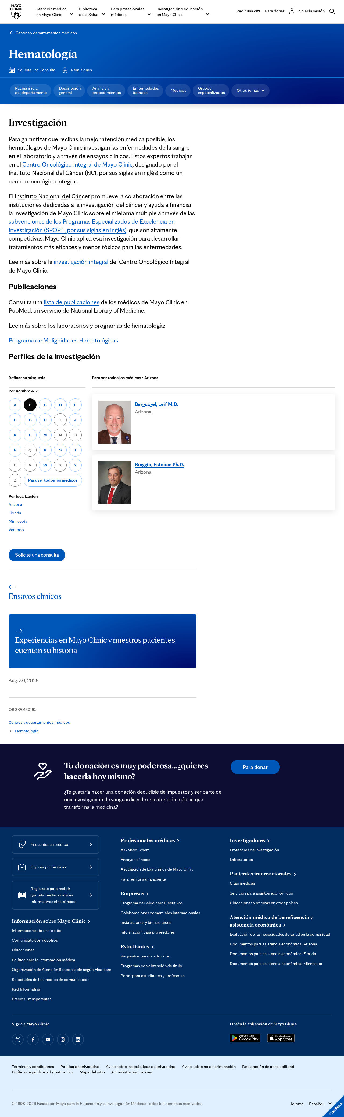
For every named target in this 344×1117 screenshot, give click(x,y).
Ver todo (16, 529)
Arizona (15, 504)
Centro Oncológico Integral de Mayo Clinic (77, 164)
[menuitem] (30, 90)
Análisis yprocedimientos (106, 90)
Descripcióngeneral (70, 90)
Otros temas (248, 90)
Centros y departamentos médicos (46, 32)
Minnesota (18, 521)
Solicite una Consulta (36, 69)
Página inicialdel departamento (31, 90)
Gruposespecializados (211, 90)
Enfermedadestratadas (146, 90)
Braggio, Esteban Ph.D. (159, 464)
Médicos (178, 90)
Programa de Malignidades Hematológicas (63, 340)
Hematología (43, 53)
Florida (15, 512)
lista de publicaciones (71, 302)
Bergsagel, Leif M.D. (156, 404)
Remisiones (81, 69)
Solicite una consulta (37, 555)
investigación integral (81, 262)
